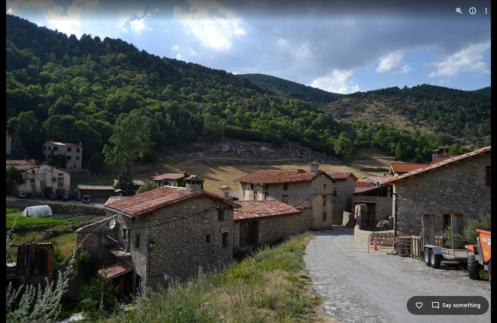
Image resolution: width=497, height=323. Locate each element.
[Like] (419, 305)
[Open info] (472, 11)
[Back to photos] (11, 11)
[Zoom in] (459, 11)
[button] (18, 161)
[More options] (486, 11)
